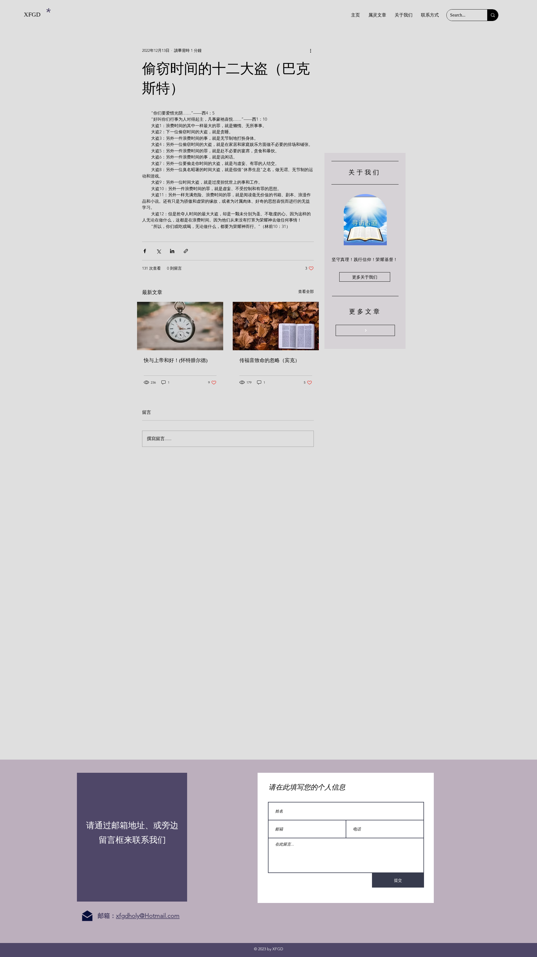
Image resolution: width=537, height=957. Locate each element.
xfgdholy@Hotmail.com (148, 915)
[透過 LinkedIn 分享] (172, 251)
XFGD (32, 14)
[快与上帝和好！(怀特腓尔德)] (180, 326)
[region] (132, 837)
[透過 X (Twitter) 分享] (158, 251)
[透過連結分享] (186, 251)
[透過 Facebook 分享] (144, 251)
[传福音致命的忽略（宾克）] (276, 326)
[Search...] (492, 15)
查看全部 (306, 291)
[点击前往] (365, 330)
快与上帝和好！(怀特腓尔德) (176, 360)
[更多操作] (310, 50)
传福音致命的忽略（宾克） (269, 360)
